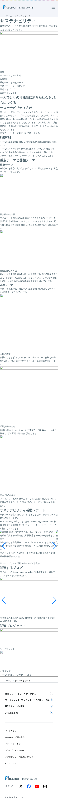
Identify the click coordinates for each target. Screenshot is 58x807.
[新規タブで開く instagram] (45, 786)
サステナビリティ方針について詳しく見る (20, 133)
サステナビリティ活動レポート (14, 86)
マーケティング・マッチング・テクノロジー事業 (27, 700)
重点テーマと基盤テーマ (11, 82)
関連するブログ (7, 89)
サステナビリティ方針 (10, 75)
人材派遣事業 (11, 712)
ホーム (9, 16)
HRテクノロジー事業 (15, 706)
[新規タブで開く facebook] (28, 786)
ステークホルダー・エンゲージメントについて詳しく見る (26, 155)
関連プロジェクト (8, 93)
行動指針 (4, 79)
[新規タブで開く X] (20, 786)
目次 (2, 72)
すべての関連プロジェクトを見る (15, 674)
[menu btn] (53, 8)
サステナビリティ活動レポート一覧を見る (20, 563)
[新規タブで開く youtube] (36, 786)
